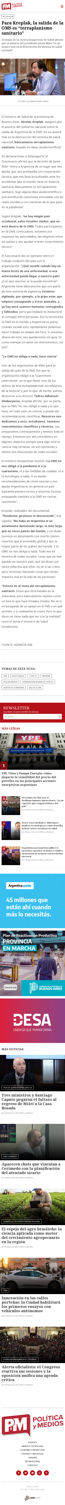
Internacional (32, 1461)
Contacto (32, 1465)
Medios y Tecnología (32, 1446)
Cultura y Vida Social (32, 1454)
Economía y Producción (32, 1450)
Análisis (32, 1457)
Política (32, 1442)
